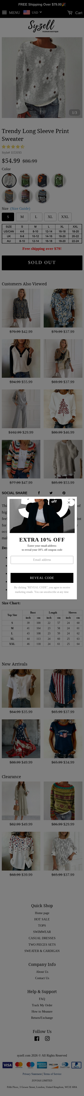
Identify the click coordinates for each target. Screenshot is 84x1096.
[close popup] (71, 502)
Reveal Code (42, 578)
